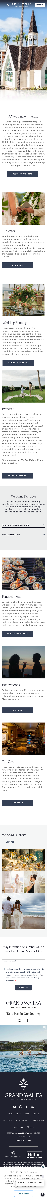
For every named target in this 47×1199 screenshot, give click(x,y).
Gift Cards (7, 1120)
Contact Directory (23, 1140)
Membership (18, 1127)
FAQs (10, 1113)
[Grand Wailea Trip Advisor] (32, 1106)
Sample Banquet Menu (17, 634)
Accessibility (21, 1120)
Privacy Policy (39, 975)
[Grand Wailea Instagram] (20, 1106)
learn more (17, 803)
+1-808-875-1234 (23, 1137)
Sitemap (30, 1127)
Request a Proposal (22, 174)
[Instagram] (19, 1020)
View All (10, 842)
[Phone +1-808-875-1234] (8, 5)
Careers (36, 1113)
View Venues (17, 265)
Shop (18, 1113)
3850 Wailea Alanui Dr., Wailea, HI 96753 (23, 1133)
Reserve (40, 5)
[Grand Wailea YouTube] (14, 1106)
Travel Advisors (37, 1120)
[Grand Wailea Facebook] (26, 1106)
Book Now (18, 710)
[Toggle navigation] (3, 5)
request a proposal (17, 475)
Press (26, 1113)
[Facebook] (27, 1020)
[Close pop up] (43, 1167)
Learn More (23, 1193)
